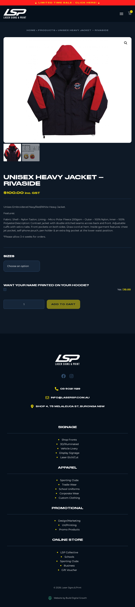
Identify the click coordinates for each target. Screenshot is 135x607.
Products (46, 30)
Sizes (9, 256)
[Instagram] (71, 376)
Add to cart (63, 304)
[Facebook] (63, 376)
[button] (121, 14)
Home (31, 30)
